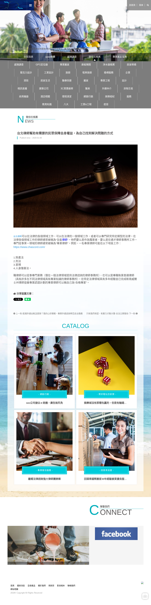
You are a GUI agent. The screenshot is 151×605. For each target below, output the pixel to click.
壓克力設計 (26, 72)
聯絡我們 (71, 585)
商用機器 (23, 96)
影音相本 (61, 585)
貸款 (26, 80)
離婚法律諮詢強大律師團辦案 (44, 479)
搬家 (86, 80)
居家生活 (45, 80)
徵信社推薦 (19, 49)
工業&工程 (86, 104)
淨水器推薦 (109, 64)
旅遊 (68, 72)
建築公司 (44, 88)
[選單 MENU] (30, 5)
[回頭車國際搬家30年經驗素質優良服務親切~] (106, 441)
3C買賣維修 (67, 88)
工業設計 (49, 72)
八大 (66, 104)
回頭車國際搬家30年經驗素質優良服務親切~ (108, 479)
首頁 (9, 49)
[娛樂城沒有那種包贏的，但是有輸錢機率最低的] (106, 365)
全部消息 (28, 57)
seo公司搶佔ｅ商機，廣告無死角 (44, 403)
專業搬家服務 (120, 57)
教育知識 (47, 104)
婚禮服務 (108, 72)
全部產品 (31, 585)
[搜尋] (147, 5)
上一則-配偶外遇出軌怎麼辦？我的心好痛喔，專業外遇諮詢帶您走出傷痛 (49, 313)
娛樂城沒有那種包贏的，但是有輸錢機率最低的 (110, 403)
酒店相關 (45, 96)
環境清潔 (67, 96)
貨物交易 (128, 88)
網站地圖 (14, 589)
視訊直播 (22, 88)
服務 (129, 96)
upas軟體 (50, 57)
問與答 (51, 585)
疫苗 (106, 104)
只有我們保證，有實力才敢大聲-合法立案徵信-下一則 (111, 313)
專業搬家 (64, 64)
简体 (141, 5)
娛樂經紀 (110, 96)
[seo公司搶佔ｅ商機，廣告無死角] (44, 365)
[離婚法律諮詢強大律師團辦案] (44, 441)
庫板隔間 (86, 64)
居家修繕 (131, 64)
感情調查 (72, 57)
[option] (75, 30)
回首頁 (132, 5)
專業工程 (105, 80)
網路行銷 (88, 96)
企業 (127, 72)
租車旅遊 (87, 72)
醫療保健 (67, 80)
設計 (124, 80)
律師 (64, 239)
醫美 (87, 88)
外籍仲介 (106, 88)
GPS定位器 (42, 64)
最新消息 (21, 585)
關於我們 (42, 585)
